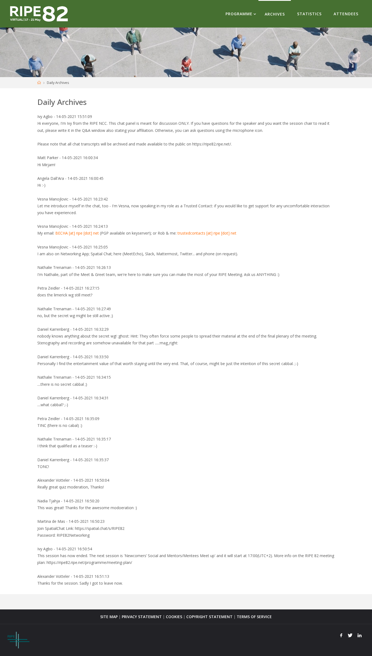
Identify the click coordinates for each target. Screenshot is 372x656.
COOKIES (174, 616)
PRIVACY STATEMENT (142, 616)
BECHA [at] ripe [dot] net (77, 233)
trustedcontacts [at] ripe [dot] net (207, 233)
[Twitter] (350, 635)
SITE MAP (109, 616)
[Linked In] (359, 635)
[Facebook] (341, 635)
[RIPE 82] (38, 13)
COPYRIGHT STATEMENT (209, 616)
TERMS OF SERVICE (254, 616)
